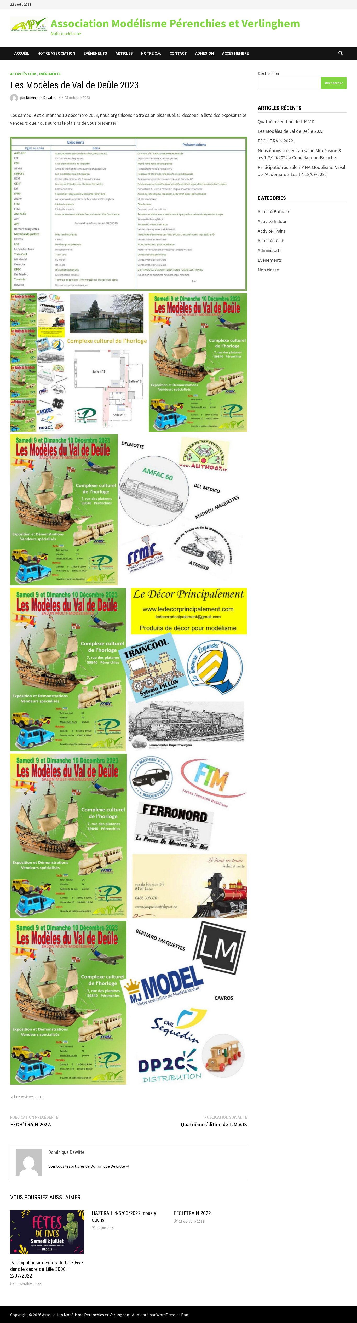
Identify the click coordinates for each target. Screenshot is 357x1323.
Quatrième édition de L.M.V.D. (286, 121)
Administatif (270, 250)
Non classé (268, 270)
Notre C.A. (151, 53)
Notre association (56, 53)
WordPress (166, 1314)
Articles (124, 53)
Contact (178, 53)
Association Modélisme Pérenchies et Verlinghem (175, 23)
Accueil (21, 53)
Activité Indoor (272, 221)
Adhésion (204, 53)
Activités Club (23, 74)
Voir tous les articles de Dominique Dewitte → (89, 1166)
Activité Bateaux (274, 212)
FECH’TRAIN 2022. (193, 1213)
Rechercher (269, 74)
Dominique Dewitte (41, 97)
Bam (185, 1314)
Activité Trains (272, 231)
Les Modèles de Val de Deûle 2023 (291, 131)
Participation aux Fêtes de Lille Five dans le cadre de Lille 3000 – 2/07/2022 (46, 1269)
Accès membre (235, 53)
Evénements (95, 53)
